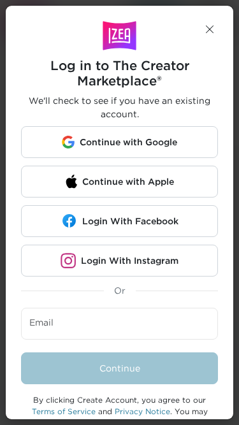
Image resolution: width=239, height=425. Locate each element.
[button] (209, 29)
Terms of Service (64, 411)
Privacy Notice (142, 411)
